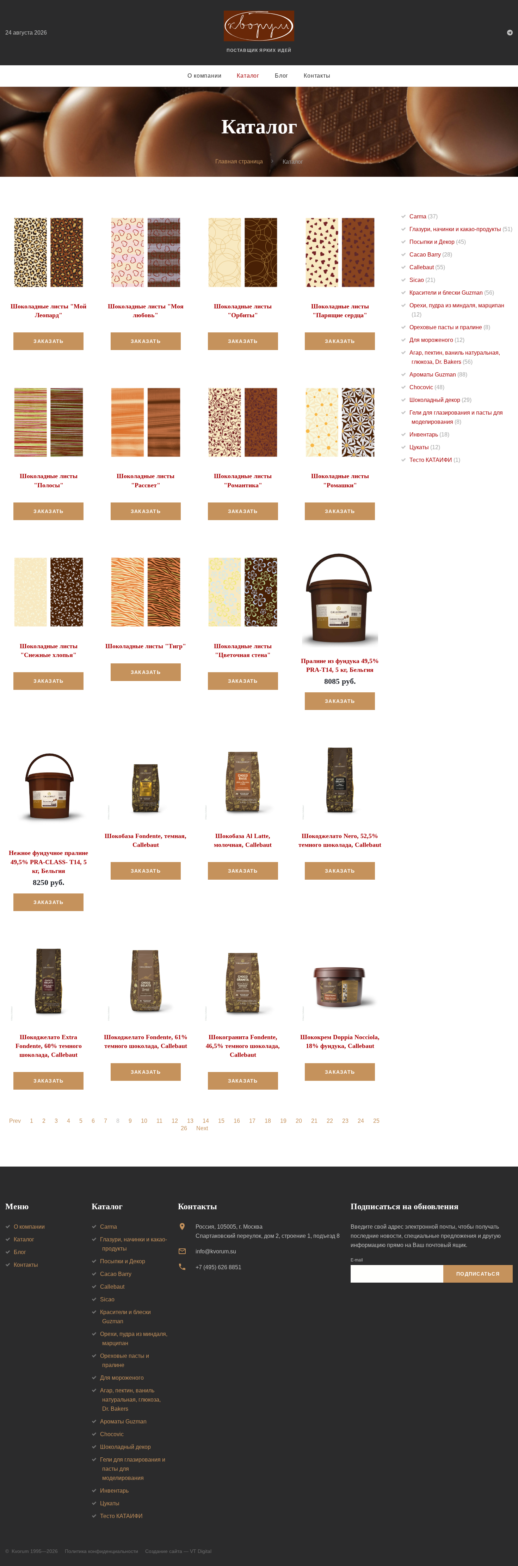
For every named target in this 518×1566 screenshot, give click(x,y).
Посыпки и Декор (437, 242)
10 (144, 1121)
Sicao (422, 280)
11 (159, 1121)
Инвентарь (429, 435)
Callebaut (427, 267)
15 (221, 1121)
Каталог (248, 76)
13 (190, 1121)
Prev (15, 1121)
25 (376, 1121)
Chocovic (426, 387)
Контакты (317, 76)
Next (202, 1128)
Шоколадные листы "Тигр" (145, 646)
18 (268, 1121)
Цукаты (424, 447)
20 (299, 1121)
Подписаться (478, 1274)
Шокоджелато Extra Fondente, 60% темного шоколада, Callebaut (49, 1046)
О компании (204, 76)
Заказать (48, 341)
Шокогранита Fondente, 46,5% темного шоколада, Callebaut (243, 1046)
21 (314, 1121)
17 (252, 1121)
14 (206, 1121)
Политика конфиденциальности (101, 1551)
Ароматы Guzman (438, 375)
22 (330, 1121)
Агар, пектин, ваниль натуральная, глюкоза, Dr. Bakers (130, 1399)
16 (237, 1121)
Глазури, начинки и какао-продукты (460, 229)
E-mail (357, 1260)
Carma (423, 216)
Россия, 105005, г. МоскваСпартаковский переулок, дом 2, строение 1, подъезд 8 (268, 1231)
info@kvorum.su (216, 1251)
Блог (281, 76)
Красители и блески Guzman (451, 293)
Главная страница (239, 161)
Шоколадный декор (440, 400)
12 (175, 1121)
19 (283, 1121)
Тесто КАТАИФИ (434, 460)
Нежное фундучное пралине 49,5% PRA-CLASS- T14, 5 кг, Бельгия (48, 861)
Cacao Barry (430, 255)
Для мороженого (436, 340)
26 (184, 1128)
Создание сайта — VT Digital (178, 1551)
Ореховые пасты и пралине (449, 327)
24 (361, 1121)
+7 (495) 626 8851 (218, 1267)
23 (345, 1121)
